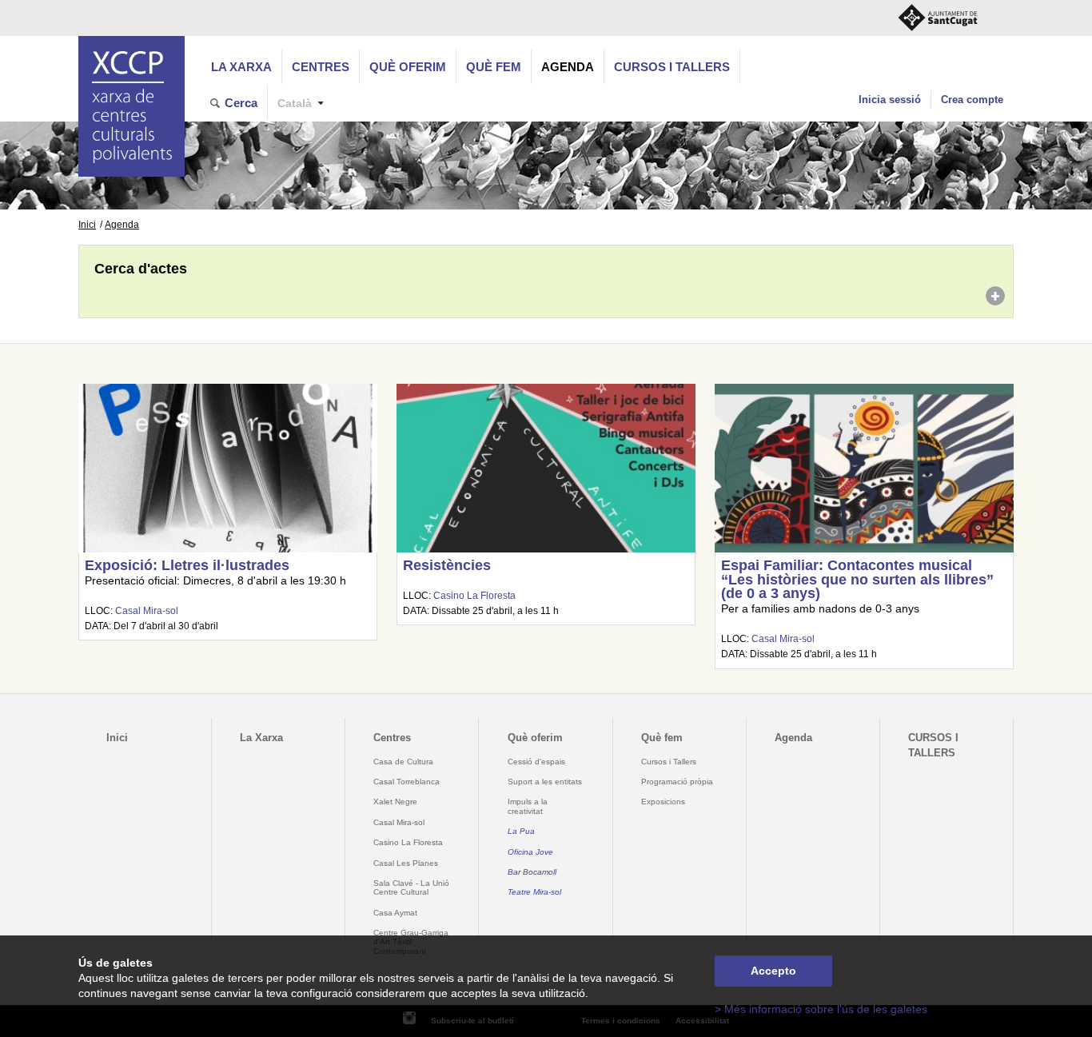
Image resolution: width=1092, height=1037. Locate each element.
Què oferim (407, 67)
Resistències (447, 565)
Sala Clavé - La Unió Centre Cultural (411, 887)
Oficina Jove (530, 852)
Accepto (773, 971)
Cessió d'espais (536, 761)
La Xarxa (241, 67)
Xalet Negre (395, 801)
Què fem (493, 67)
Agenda (567, 67)
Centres (320, 67)
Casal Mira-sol (146, 610)
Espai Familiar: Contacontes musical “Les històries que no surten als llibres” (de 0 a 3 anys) (857, 579)
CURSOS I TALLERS (672, 67)
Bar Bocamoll (532, 871)
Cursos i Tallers (668, 761)
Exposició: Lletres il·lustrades (187, 565)
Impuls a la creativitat (528, 806)
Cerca (241, 103)
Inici (87, 224)
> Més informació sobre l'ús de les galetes (821, 1009)
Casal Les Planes (405, 863)
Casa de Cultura (403, 761)
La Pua (521, 831)
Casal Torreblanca (406, 781)
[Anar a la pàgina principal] (131, 106)
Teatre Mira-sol (534, 891)
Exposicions (663, 801)
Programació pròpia (677, 781)
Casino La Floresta (474, 595)
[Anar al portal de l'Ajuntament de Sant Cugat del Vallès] (938, 18)
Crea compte (972, 100)
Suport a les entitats (545, 781)
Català (294, 104)
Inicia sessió (890, 100)
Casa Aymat (395, 912)
